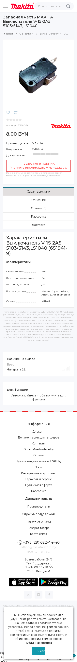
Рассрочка (38, 216)
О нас (39, 467)
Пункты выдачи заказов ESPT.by (38, 461)
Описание (38, 200)
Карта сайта (38, 534)
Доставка (38, 225)
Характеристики (38, 191)
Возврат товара (38, 528)
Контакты (38, 443)
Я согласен (41, 650)
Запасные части (49, 33)
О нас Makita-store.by (38, 449)
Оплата (38, 455)
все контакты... (38, 551)
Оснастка (25, 33)
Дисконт (38, 431)
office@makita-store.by (38, 547)
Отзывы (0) (38, 208)
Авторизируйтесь (23, 395)
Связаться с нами (38, 522)
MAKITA (37, 143)
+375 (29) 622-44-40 (41, 542)
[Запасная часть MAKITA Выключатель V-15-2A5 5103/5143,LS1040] (38, 75)
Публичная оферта (38, 485)
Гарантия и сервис (38, 479)
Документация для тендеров (38, 437)
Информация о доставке (38, 473)
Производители (38, 506)
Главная (8, 33)
